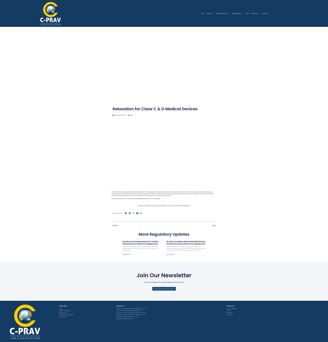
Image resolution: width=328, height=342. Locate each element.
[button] (126, 213)
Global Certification (222, 13)
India (131, 115)
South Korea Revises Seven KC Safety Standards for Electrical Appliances (140, 242)
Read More (126, 254)
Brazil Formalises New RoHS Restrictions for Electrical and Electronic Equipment (186, 242)
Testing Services (236, 13)
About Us (209, 13)
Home (203, 13)
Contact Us (265, 13)
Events (247, 13)
